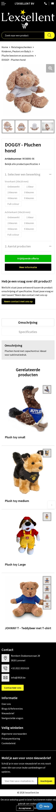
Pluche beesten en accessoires (18, 55)
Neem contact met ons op (18, 301)
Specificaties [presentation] (28, 332)
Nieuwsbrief (8, 713)
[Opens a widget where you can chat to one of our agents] (44, 806)
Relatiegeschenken (21, 47)
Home (5, 47)
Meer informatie (28, 267)
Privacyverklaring (11, 738)
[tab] (28, 322)
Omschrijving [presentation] (27, 322)
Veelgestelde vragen (12, 718)
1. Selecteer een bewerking (22, 174)
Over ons (6, 703)
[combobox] (23, 35)
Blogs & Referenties (12, 708)
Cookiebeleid (8, 743)
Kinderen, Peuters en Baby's (16, 51)
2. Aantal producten (18, 246)
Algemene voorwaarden (14, 733)
